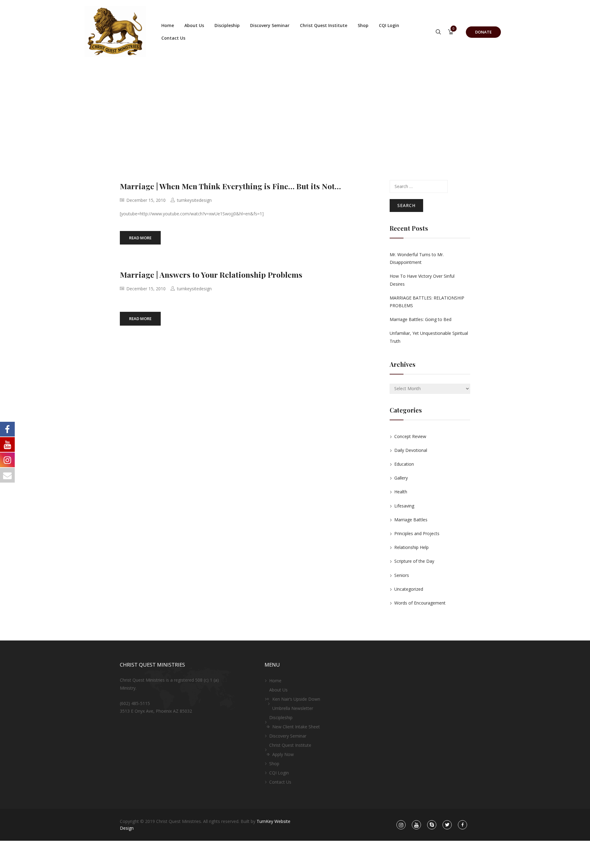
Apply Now (283, 754)
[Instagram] (401, 824)
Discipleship (227, 25)
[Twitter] (447, 824)
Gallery (401, 478)
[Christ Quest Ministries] (115, 31)
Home (167, 25)
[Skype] (432, 824)
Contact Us (173, 38)
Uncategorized (408, 589)
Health (400, 492)
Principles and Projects (416, 533)
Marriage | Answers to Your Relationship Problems (211, 274)
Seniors (401, 575)
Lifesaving (404, 506)
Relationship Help (411, 547)
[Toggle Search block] (438, 32)
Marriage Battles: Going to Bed (420, 319)
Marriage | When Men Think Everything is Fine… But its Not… (230, 186)
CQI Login (389, 25)
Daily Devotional (410, 450)
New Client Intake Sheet (296, 727)
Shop (363, 25)
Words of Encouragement (420, 603)
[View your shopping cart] (450, 32)
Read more (140, 238)
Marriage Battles (410, 520)
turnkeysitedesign (194, 200)
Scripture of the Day (414, 561)
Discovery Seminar (269, 25)
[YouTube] (416, 824)
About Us (194, 25)
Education (404, 464)
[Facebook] (462, 824)
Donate (483, 32)
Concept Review (410, 436)
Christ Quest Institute (323, 25)
